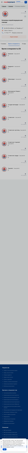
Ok (4, 449)
